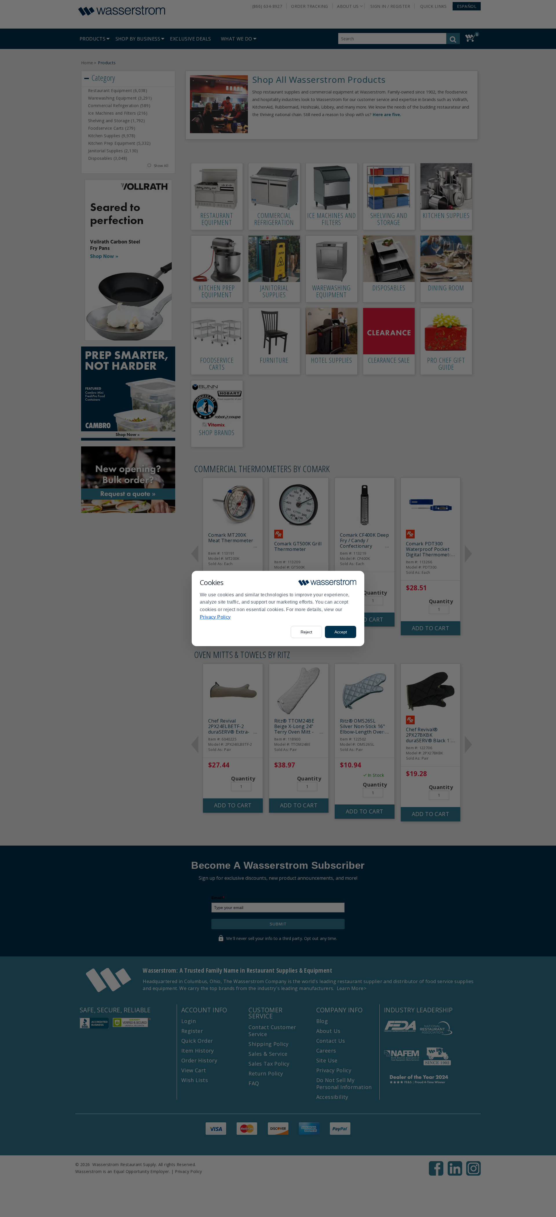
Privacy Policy (215, 617)
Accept (340, 632)
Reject (306, 632)
